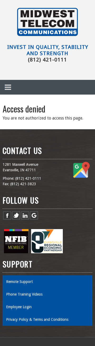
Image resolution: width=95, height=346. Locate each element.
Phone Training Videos (24, 294)
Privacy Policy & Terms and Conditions (37, 319)
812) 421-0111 (28, 178)
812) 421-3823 (23, 184)
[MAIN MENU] (8, 87)
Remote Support (19, 282)
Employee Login (19, 307)
